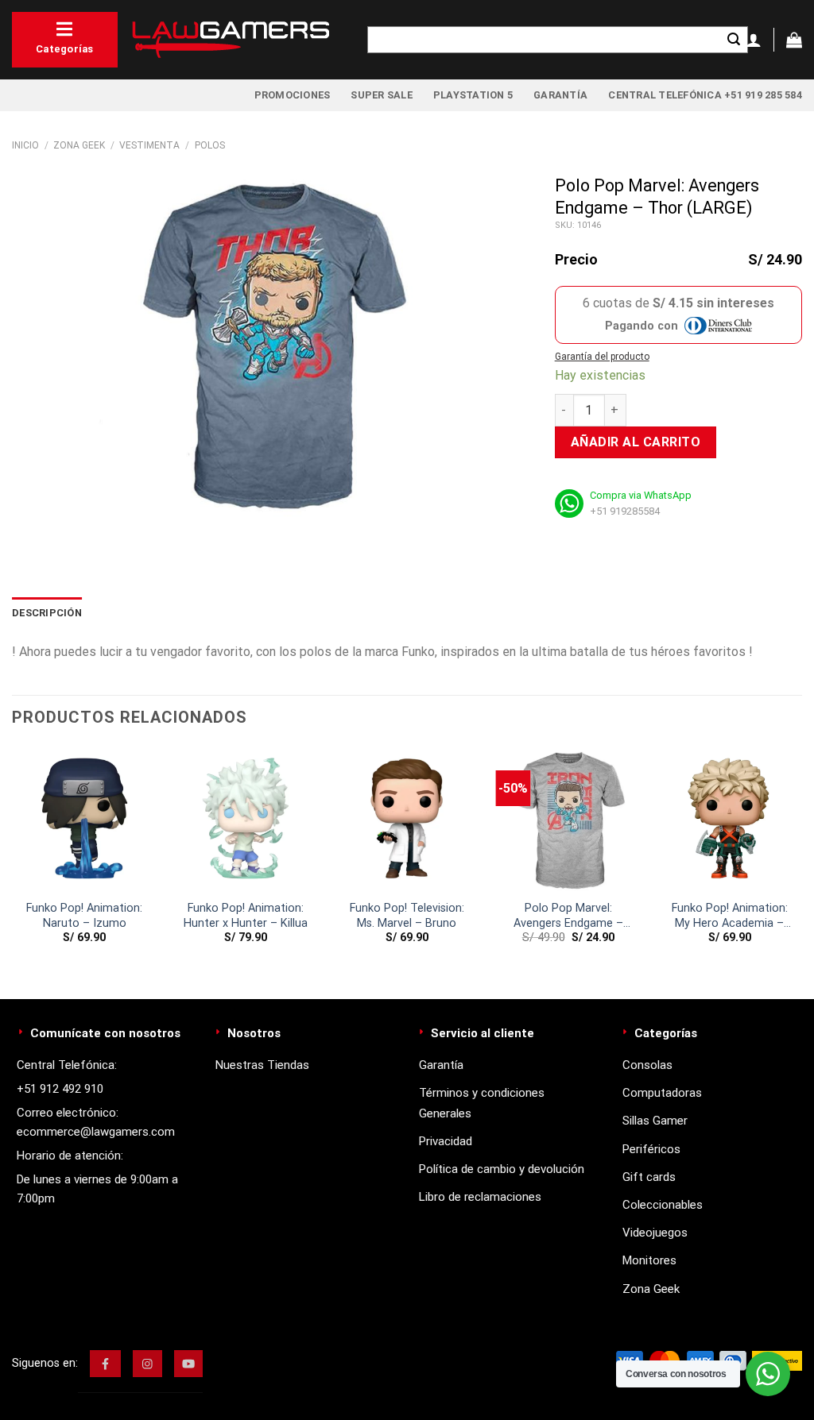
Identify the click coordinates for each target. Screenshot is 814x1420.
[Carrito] (794, 39)
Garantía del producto (602, 356)
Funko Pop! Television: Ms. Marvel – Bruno (407, 915)
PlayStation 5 (473, 95)
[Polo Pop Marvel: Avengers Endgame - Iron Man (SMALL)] (568, 819)
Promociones (292, 95)
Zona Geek (79, 145)
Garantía (560, 95)
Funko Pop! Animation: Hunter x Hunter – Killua (246, 915)
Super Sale (382, 95)
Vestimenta (149, 145)
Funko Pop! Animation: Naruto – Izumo (84, 915)
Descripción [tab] (47, 613)
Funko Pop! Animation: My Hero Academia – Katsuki (730, 916)
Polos (210, 145)
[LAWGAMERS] (230, 39)
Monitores (649, 1260)
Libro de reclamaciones (480, 1197)
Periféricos (651, 1149)
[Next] (801, 859)
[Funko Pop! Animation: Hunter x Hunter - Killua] (246, 819)
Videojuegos (655, 1232)
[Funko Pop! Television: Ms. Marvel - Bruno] (406, 819)
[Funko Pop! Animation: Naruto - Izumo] (84, 819)
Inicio (25, 145)
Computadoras (662, 1093)
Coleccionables (662, 1205)
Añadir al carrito (635, 442)
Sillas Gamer (655, 1120)
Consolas (647, 1065)
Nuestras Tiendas (262, 1065)
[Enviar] (733, 39)
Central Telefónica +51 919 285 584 (705, 95)
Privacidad (445, 1141)
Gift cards (649, 1177)
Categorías (65, 49)
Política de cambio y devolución (501, 1169)
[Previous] (13, 859)
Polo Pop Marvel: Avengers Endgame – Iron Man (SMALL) (568, 916)
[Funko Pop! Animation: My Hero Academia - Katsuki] (729, 819)
